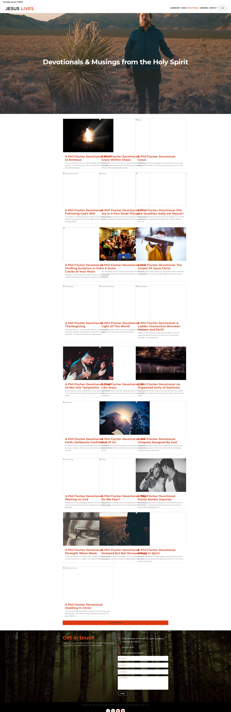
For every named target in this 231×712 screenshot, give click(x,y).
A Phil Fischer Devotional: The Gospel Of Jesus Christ (160, 266)
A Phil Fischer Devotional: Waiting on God (84, 498)
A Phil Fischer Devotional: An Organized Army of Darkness (159, 386)
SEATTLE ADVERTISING (123, 705)
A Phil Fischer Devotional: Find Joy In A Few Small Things (124, 212)
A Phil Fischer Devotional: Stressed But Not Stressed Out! (124, 551)
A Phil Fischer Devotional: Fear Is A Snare (124, 266)
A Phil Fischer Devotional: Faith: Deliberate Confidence (86, 440)
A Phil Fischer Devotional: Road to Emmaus (88, 158)
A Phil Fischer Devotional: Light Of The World (120, 324)
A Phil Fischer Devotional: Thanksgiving (84, 324)
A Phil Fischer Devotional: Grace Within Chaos (120, 158)
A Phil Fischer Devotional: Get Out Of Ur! (123, 440)
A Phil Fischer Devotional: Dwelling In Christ (84, 606)
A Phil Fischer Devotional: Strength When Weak (84, 551)
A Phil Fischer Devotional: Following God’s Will (84, 212)
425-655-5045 (128, 647)
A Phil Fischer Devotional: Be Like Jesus (122, 386)
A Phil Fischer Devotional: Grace (157, 158)
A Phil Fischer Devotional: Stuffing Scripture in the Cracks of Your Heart (84, 268)
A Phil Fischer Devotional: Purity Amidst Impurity (157, 498)
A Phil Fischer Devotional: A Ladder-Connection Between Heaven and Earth (159, 326)
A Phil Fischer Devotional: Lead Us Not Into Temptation (88, 386)
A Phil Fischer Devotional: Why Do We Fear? (124, 498)
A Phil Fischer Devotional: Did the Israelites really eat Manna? (161, 212)
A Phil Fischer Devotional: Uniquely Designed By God (157, 440)
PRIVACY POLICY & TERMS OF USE (139, 705)
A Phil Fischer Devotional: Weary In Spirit (157, 551)
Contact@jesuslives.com (133, 653)
